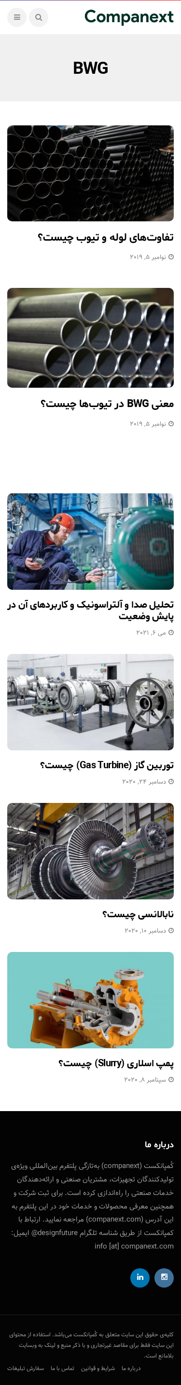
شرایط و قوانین (98, 1368)
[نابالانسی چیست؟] (90, 851)
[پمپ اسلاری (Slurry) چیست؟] (90, 1000)
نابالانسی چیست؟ (138, 915)
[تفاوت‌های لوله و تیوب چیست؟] (90, 173)
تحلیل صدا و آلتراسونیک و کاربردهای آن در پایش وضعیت (90, 611)
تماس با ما (62, 1368)
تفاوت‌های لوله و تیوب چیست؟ (106, 237)
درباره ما (131, 1368)
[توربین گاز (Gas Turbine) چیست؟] (90, 702)
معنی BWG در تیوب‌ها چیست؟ (107, 404)
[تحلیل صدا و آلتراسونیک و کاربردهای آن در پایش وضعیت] (90, 541)
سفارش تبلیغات (25, 1368)
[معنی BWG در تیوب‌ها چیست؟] (90, 338)
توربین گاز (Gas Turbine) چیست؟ (107, 766)
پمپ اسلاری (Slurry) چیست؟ (116, 1064)
